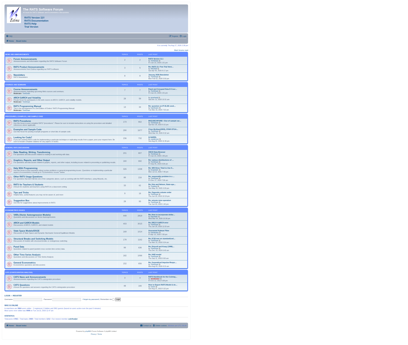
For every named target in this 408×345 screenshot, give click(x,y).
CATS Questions (22, 285)
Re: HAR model (154, 254)
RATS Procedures (22, 121)
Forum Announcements (25, 59)
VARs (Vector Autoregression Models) (32, 215)
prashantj (154, 97)
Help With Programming (25, 168)
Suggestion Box (21, 200)
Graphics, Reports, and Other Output (32, 160)
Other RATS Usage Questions (28, 176)
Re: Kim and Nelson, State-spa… (162, 184)
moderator (155, 279)
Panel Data (19, 247)
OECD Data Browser (156, 152)
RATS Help (30, 23)
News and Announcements (17, 54)
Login (7, 296)
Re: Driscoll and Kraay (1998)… (161, 246)
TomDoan (154, 61)
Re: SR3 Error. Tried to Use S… (161, 168)
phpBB (87, 331)
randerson (155, 139)
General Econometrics (25, 262)
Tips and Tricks (21, 192)
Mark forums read (181, 50)
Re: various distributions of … (161, 160)
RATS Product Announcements (29, 67)
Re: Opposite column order (159, 192)
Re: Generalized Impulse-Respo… (162, 262)
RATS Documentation (36, 20)
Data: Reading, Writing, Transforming (32, 152)
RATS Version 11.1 (155, 59)
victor (153, 287)
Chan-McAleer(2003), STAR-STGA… (163, 129)
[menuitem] (9, 36)
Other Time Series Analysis (27, 255)
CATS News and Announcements (30, 277)
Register (17, 296)
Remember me (106, 299)
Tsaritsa (154, 186)
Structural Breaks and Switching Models (33, 239)
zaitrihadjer (73, 319)
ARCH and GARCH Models (26, 223)
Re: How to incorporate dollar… (161, 215)
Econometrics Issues (15, 210)
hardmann (155, 108)
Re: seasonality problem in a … (161, 176)
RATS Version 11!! (34, 17)
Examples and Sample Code (27, 129)
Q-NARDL (152, 137)
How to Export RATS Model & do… (162, 285)
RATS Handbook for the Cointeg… (162, 277)
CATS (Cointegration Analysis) (19, 272)
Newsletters (19, 75)
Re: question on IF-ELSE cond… (162, 106)
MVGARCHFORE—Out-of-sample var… (164, 121)
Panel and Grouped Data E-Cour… (162, 89)
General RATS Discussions (17, 148)
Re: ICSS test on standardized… (161, 239)
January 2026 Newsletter (158, 75)
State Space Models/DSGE (27, 231)
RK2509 (154, 69)
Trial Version (31, 26)
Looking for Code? (23, 137)
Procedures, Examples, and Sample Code (24, 116)
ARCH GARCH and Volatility (27, 98)
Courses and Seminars (15, 85)
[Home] (14, 14)
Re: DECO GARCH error (158, 223)
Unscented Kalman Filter (158, 231)
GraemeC (154, 170)
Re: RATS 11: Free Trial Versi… (161, 67)
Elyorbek (154, 217)
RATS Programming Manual (27, 106)
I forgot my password (91, 299)
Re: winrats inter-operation (159, 200)
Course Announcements (25, 89)
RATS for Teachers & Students (28, 184)
